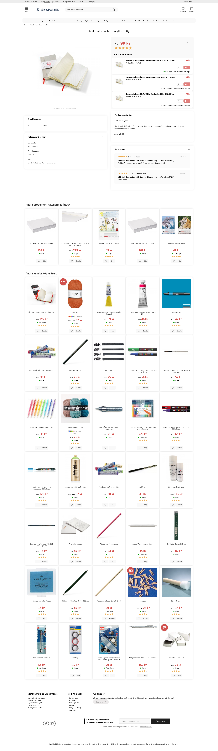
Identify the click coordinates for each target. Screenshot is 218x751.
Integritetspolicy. (146, 727)
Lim (117, 21)
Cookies (72, 705)
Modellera (146, 21)
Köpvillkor (72, 700)
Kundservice (73, 698)
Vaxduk (137, 21)
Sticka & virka (63, 21)
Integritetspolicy (75, 708)
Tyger (98, 21)
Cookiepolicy (74, 703)
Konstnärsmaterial (169, 21)
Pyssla (43, 21)
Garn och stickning (76, 21)
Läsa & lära (156, 21)
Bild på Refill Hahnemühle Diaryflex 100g (64, 108)
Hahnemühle (32, 146)
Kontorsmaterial (127, 21)
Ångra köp (73, 710)
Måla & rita (52, 21)
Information (188, 2)
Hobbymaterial (108, 21)
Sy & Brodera (89, 21)
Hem (25, 25)
